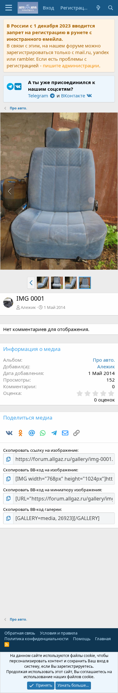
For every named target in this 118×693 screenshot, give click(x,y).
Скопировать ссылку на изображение (40, 450)
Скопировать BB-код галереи (32, 509)
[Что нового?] (98, 8)
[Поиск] (110, 8)
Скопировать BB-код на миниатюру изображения (52, 490)
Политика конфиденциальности (36, 638)
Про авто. (104, 360)
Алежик (28, 307)
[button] (31, 283)
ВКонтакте (73, 95)
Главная (103, 638)
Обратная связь (19, 633)
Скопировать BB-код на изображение (40, 470)
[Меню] (8, 8)
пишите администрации (71, 65)
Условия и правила (58, 633)
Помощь (82, 638)
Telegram (38, 95)
